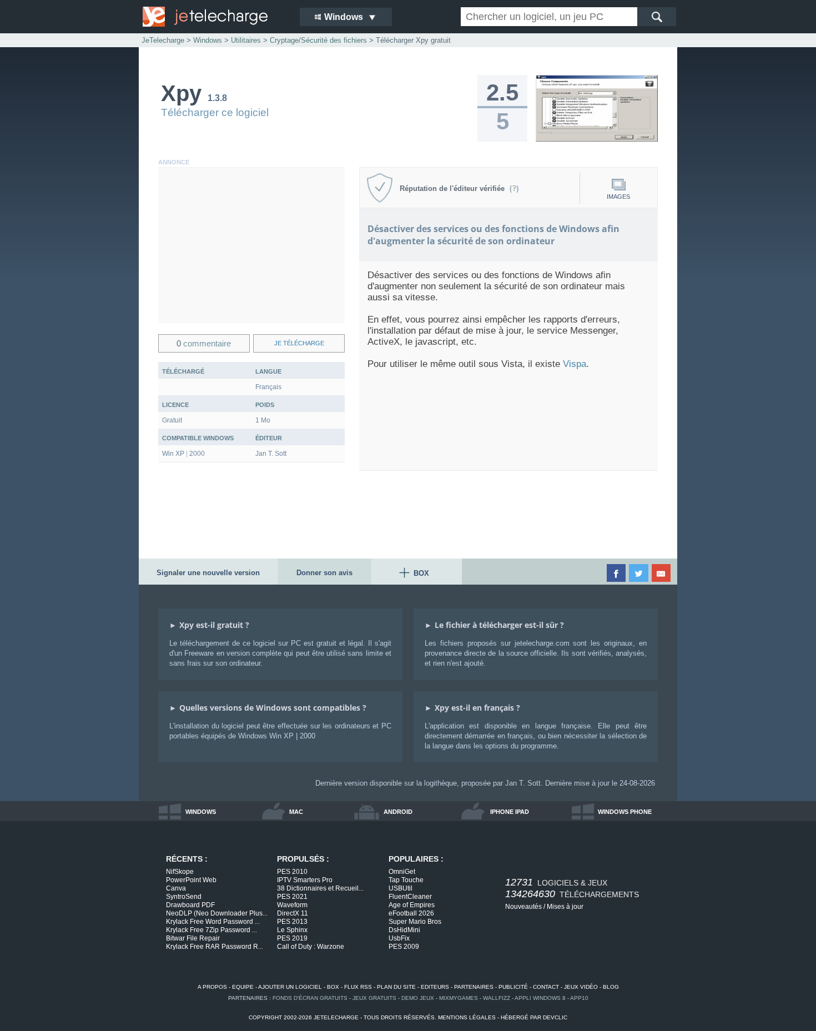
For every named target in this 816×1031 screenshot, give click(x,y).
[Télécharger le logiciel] (597, 139)
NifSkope (180, 872)
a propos (212, 987)
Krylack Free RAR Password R (214, 946)
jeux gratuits (374, 998)
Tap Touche (406, 880)
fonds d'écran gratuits (310, 998)
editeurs (435, 987)
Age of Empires (412, 905)
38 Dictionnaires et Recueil (320, 888)
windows (200, 811)
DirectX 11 (292, 913)
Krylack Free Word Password (213, 922)
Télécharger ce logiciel (215, 112)
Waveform (292, 905)
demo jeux (417, 998)
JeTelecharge (163, 40)
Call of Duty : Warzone (310, 946)
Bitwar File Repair (193, 938)
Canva (176, 888)
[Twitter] (639, 573)
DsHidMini (404, 930)
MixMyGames (458, 998)
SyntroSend (184, 897)
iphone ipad (509, 811)
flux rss (358, 987)
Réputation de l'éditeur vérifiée (454, 188)
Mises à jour (565, 907)
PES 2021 (292, 897)
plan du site (396, 987)
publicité (513, 987)
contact (546, 987)
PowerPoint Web (191, 880)
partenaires (473, 987)
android (398, 811)
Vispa (574, 364)
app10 (579, 998)
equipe (243, 987)
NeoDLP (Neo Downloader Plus (217, 913)
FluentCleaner (410, 897)
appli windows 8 (540, 998)
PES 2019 (292, 938)
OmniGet (402, 872)
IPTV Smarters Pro (305, 880)
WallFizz (496, 998)
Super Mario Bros (415, 922)
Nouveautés (523, 907)
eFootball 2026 (411, 913)
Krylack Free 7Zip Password (211, 930)
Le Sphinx (292, 930)
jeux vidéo (581, 987)
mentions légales (467, 1017)
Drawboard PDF (190, 905)
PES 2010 (292, 872)
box (333, 987)
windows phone (625, 811)
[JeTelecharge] (214, 16)
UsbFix (399, 938)
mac (296, 811)
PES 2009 (404, 946)
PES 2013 (292, 922)
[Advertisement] (251, 245)
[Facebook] (617, 573)
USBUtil (400, 888)
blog (611, 987)
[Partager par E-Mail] (662, 573)
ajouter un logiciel (290, 987)
